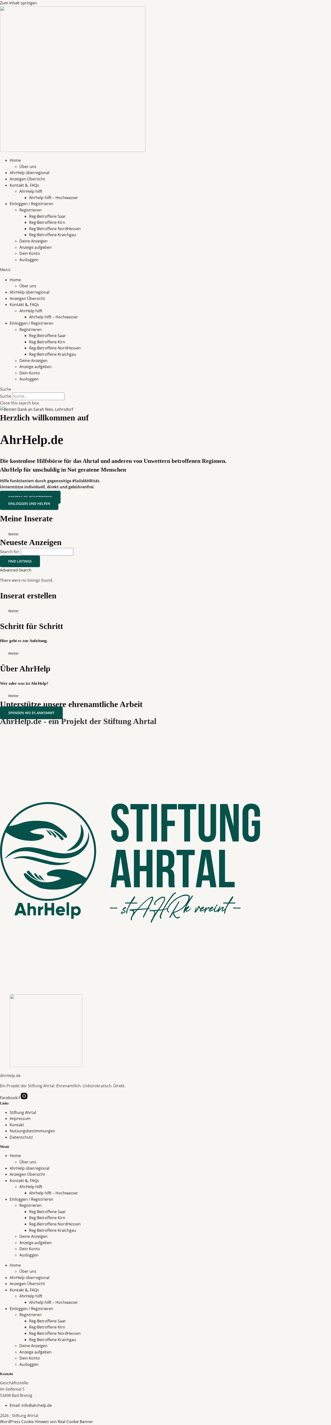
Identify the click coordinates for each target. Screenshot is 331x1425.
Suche (5, 396)
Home (15, 160)
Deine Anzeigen (33, 241)
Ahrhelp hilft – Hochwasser (53, 197)
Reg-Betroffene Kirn (47, 222)
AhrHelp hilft (30, 191)
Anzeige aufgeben (35, 247)
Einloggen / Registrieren (31, 203)
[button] (165, 270)
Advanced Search (16, 570)
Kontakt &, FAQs (24, 185)
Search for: (10, 551)
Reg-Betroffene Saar (47, 216)
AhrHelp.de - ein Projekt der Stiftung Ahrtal (78, 721)
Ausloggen (29, 259)
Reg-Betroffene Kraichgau (52, 234)
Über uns (27, 166)
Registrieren (30, 210)
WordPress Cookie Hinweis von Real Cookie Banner (46, 1421)
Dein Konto (29, 253)
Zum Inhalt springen (18, 3)
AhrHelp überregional (29, 172)
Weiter (13, 534)
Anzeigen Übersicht (27, 179)
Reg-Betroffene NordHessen (55, 228)
